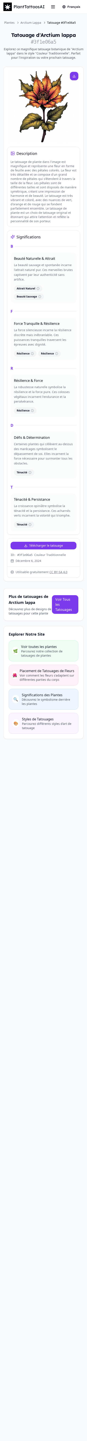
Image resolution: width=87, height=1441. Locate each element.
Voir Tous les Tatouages (63, 604)
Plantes (9, 23)
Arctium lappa (30, 23)
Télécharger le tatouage (46, 545)
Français (73, 7)
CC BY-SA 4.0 (58, 572)
